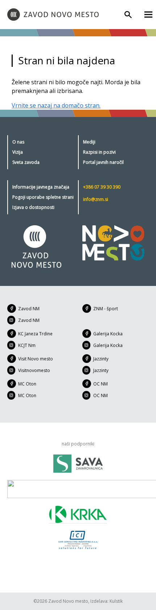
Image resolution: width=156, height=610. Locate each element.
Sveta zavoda (26, 162)
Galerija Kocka (108, 334)
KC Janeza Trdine (35, 334)
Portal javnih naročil (103, 162)
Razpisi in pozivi (99, 152)
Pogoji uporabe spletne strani (43, 197)
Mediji (89, 142)
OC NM (100, 384)
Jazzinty (100, 359)
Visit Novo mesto (35, 359)
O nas (18, 142)
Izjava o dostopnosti (33, 207)
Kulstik (116, 601)
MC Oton (27, 384)
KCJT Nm (27, 345)
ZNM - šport (105, 309)
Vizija (17, 152)
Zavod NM (29, 309)
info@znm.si (95, 199)
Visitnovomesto (34, 370)
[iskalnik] (128, 14)
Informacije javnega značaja (40, 187)
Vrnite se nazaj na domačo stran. (56, 105)
